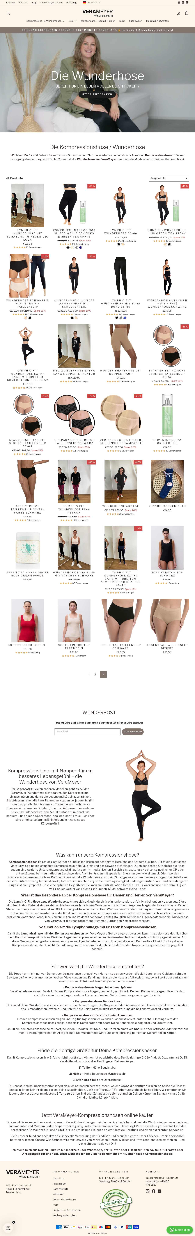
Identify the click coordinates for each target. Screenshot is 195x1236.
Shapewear (135, 21)
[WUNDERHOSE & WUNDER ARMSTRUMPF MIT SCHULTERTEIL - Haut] (76, 317)
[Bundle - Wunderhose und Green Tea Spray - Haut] (165, 244)
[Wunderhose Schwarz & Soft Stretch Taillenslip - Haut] (25, 317)
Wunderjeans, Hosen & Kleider (98, 21)
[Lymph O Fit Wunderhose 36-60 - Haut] (122, 244)
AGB (55, 1204)
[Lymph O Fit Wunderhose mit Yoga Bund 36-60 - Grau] (120, 317)
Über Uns (23, 2)
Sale (71, 21)
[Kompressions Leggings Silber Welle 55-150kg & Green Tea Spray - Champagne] (72, 247)
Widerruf (58, 1194)
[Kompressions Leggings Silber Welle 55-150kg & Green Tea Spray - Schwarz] (68, 247)
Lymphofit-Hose (38, 885)
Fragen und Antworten (67, 1210)
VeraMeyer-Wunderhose (27, 792)
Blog (34, 2)
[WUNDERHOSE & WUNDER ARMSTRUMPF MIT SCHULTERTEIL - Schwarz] (72, 317)
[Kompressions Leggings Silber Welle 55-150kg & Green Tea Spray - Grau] (76, 247)
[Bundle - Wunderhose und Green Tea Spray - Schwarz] (169, 244)
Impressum (59, 1183)
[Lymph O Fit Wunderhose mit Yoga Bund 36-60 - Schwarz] (116, 317)
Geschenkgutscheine (51, 2)
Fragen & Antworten (157, 21)
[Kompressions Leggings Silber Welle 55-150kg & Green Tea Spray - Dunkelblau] (80, 247)
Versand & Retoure (64, 1199)
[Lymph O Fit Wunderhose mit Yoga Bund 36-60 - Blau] (124, 317)
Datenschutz (60, 1189)
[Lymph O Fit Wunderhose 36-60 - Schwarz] (118, 244)
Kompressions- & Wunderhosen (44, 21)
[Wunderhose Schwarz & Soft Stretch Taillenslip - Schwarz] (29, 317)
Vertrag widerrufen (64, 1215)
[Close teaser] (13, 1222)
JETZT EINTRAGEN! (133, 732)
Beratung (71, 2)
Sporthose (44, 815)
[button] (20, 247)
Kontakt (10, 2)
